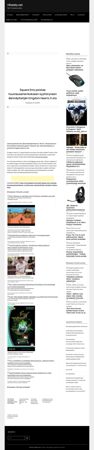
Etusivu (10, 15)
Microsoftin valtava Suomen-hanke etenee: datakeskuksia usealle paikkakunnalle (75, 357)
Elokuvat (81, 15)
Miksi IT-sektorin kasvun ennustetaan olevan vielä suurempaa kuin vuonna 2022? (75, 389)
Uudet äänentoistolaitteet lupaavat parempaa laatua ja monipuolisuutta (75, 333)
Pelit (72, 15)
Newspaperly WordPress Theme (55, 447)
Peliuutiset (47, 15)
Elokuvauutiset (61, 15)
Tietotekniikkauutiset (29, 20)
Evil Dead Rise (70, 374)
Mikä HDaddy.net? (22, 15)
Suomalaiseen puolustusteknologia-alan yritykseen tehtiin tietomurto (75, 341)
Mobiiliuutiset (11, 20)
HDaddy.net (15, 5)
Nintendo (10, 399)
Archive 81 (69, 370)
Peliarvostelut (47, 20)
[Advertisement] (47, 36)
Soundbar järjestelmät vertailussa (76, 326)
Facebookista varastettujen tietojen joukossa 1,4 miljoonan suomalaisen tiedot (75, 380)
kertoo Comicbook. (41, 157)
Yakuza (33, 161)
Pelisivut (36, 15)
